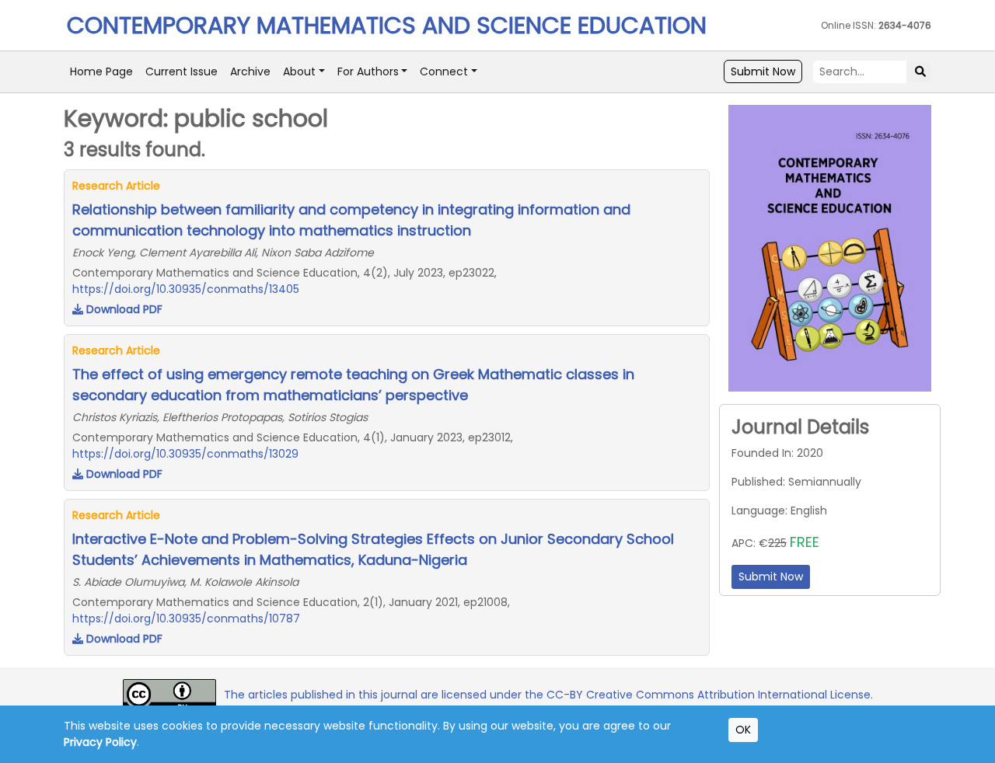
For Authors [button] (368, 71)
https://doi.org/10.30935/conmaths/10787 (186, 618)
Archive (250, 71)
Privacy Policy (100, 742)
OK (743, 729)
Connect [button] (444, 71)
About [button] (299, 71)
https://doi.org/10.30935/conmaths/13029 (185, 454)
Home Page (101, 71)
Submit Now (763, 71)
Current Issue (181, 71)
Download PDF (122, 309)
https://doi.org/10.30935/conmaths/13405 (185, 289)
